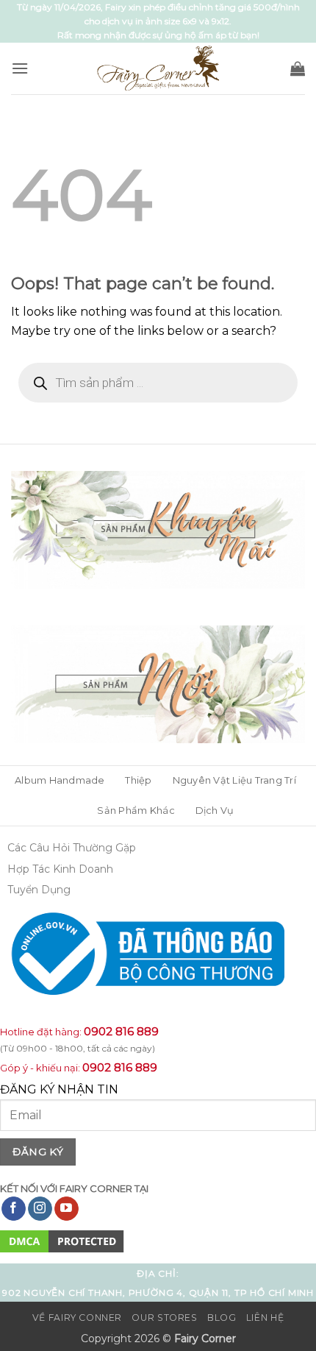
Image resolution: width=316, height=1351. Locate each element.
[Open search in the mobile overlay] (158, 382)
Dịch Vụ (214, 810)
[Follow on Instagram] (40, 1208)
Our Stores (164, 1317)
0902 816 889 (121, 1031)
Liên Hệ (265, 1317)
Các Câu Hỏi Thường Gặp (71, 847)
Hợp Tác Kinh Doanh (60, 869)
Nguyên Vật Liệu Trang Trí (234, 780)
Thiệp (138, 780)
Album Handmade (60, 780)
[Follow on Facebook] (13, 1208)
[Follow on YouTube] (66, 1208)
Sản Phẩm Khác (135, 810)
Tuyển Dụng (39, 889)
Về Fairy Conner (77, 1317)
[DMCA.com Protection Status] (62, 1241)
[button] (20, 68)
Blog (221, 1317)
